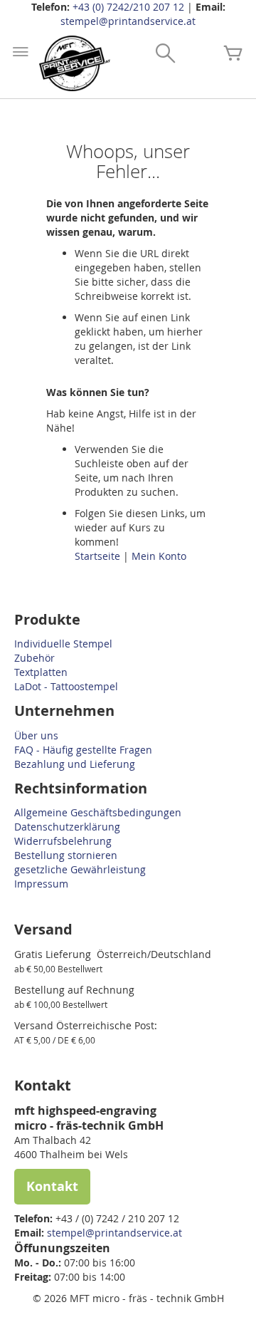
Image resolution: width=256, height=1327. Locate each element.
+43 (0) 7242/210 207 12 (128, 7)
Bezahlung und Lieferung (74, 764)
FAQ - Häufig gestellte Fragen (83, 749)
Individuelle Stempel (63, 643)
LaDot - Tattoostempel (66, 686)
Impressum (41, 883)
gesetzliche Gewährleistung (80, 869)
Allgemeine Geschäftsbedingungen (97, 812)
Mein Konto (159, 556)
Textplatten (41, 672)
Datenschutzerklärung (67, 826)
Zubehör (34, 658)
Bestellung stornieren (65, 855)
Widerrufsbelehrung (63, 841)
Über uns (36, 735)
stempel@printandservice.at (128, 21)
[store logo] (74, 63)
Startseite (99, 556)
